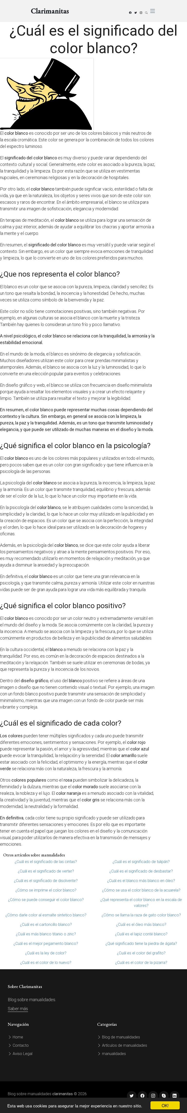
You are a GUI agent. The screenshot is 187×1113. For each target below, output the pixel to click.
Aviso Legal (22, 1053)
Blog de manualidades (120, 1037)
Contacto (20, 1045)
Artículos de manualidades (124, 1045)
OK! (165, 1105)
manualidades (113, 1053)
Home (17, 1037)
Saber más (18, 1008)
